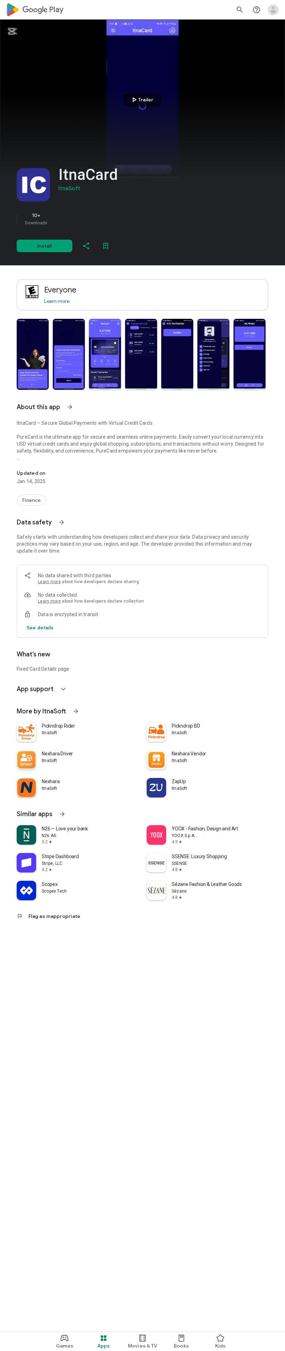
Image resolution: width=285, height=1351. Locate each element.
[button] (33, 354)
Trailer (141, 100)
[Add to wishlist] (105, 246)
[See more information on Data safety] (61, 522)
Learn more (57, 301)
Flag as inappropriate (48, 916)
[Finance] (31, 500)
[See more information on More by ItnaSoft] (75, 711)
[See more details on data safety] (40, 627)
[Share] (86, 246)
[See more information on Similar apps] (62, 814)
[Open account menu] (273, 9)
